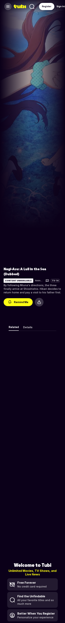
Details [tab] (27, 327)
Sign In (60, 6)
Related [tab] (14, 327)
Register (46, 6)
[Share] (39, 302)
